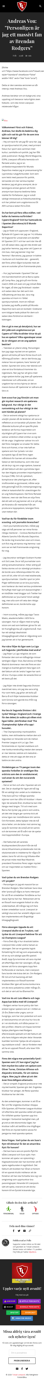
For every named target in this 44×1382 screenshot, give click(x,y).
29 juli (21, 56)
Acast (9, 1307)
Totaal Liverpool (18, 1374)
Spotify (14, 1312)
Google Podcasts (29, 1307)
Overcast (30, 1312)
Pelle (15, 56)
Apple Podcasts (30, 1301)
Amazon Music (23, 1318)
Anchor (10, 1301)
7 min (29, 56)
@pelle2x (32, 1252)
